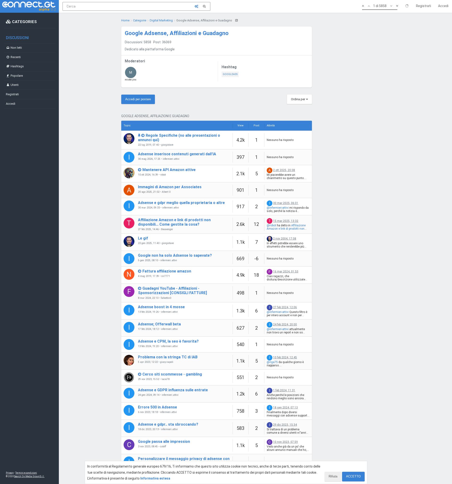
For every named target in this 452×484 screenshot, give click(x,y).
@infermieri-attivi (278, 207)
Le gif (143, 238)
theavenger (167, 229)
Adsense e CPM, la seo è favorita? (168, 341)
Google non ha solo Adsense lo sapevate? (175, 255)
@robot (271, 225)
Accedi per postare (138, 99)
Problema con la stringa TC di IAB (168, 357)
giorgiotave (167, 145)
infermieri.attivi (171, 159)
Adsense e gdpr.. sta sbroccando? (168, 424)
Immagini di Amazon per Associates (170, 187)
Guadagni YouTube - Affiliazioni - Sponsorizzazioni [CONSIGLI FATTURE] (172, 290)
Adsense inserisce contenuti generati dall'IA (177, 154)
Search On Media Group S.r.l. (29, 476)
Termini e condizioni (26, 473)
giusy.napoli (166, 362)
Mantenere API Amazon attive (169, 170)
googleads (230, 74)
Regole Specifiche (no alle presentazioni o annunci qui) (179, 137)
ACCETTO (353, 476)
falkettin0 (166, 298)
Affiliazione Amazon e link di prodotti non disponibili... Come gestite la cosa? (174, 222)
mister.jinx (130, 75)
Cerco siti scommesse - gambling (172, 374)
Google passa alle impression (164, 441)
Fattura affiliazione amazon (166, 271)
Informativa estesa (155, 478)
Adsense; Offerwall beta (159, 324)
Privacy (10, 473)
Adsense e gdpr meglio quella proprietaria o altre (181, 202)
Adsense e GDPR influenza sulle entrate (173, 390)
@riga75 (272, 362)
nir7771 (165, 276)
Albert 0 (166, 192)
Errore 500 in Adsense (157, 407)
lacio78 (165, 379)
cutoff (163, 446)
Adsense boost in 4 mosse (161, 307)
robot (163, 175)
